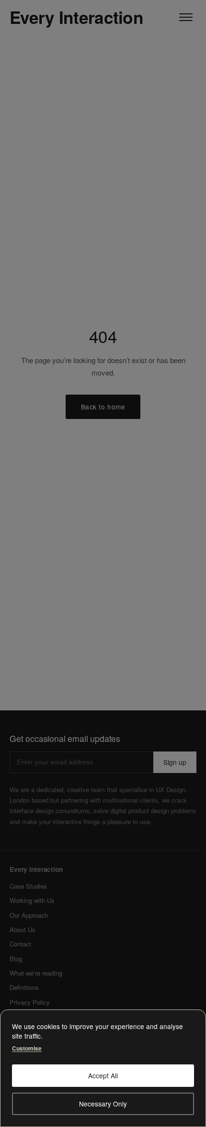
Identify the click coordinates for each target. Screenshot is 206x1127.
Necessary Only (103, 1103)
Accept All (103, 1075)
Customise (27, 1047)
